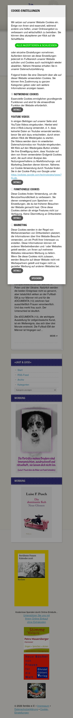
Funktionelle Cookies (26, 189)
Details (17, 109)
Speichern (37, 278)
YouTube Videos (20, 117)
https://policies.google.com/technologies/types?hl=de (36, 176)
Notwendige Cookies (26, 94)
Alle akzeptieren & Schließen (36, 45)
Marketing (20, 225)
